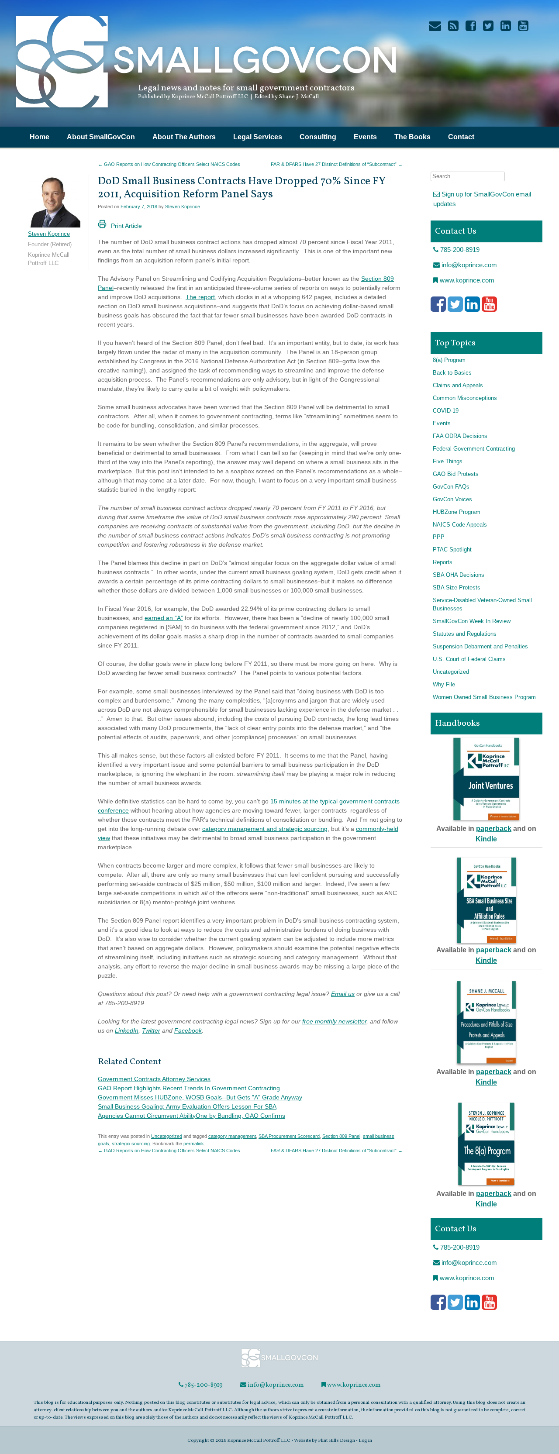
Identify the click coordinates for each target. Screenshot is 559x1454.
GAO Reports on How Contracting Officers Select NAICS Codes (169, 164)
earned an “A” (164, 617)
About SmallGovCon (101, 137)
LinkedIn (126, 1030)
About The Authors (184, 137)
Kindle (486, 839)
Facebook (188, 1030)
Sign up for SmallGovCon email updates (482, 199)
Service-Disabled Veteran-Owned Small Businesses (482, 604)
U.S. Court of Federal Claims (469, 659)
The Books (412, 137)
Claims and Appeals (458, 385)
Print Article (126, 225)
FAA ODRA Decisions (460, 436)
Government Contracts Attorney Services (154, 1078)
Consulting (318, 137)
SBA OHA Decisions (458, 575)
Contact (461, 137)
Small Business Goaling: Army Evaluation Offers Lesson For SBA (187, 1106)
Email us (343, 993)
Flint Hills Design (336, 1440)
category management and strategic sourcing (265, 828)
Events (365, 137)
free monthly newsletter (334, 1021)
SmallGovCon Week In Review (472, 621)
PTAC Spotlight (452, 550)
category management (232, 1136)
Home (39, 137)
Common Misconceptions (465, 398)
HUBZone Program (456, 512)
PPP (439, 537)
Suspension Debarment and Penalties (480, 647)
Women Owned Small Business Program (484, 697)
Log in (365, 1440)
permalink (193, 1143)
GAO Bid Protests (456, 474)
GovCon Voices (452, 499)
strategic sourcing (131, 1143)
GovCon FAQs (451, 487)
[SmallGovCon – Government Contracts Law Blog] (205, 111)
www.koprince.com (466, 280)
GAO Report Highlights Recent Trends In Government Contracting (189, 1088)
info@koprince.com (468, 265)
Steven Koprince (182, 206)
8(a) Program (449, 360)
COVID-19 (446, 411)
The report (200, 296)
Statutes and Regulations (465, 634)
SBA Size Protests (456, 588)
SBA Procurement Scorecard (289, 1136)
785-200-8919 (459, 249)
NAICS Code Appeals (460, 525)
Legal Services (257, 137)
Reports (442, 562)
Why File (444, 685)
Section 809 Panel (341, 1136)
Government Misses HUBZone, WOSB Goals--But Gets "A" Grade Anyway (200, 1097)
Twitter (151, 1030)
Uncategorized (166, 1136)
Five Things (447, 461)
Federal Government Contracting (474, 449)
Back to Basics (452, 373)
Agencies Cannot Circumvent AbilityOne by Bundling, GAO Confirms (191, 1115)
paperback (493, 828)
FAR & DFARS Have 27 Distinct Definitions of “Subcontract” (337, 164)
